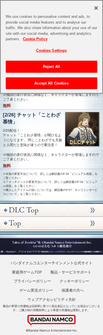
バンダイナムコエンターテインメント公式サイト (51, 263)
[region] (51, 47)
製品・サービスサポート (70, 272)
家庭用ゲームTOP (27, 272)
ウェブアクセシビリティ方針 (51, 299)
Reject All (51, 66)
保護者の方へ (73, 290)
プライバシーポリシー (32, 281)
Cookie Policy (35, 39)
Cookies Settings (51, 50)
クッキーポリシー (74, 281)
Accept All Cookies (51, 83)
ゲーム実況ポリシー (36, 290)
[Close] (96, 8)
